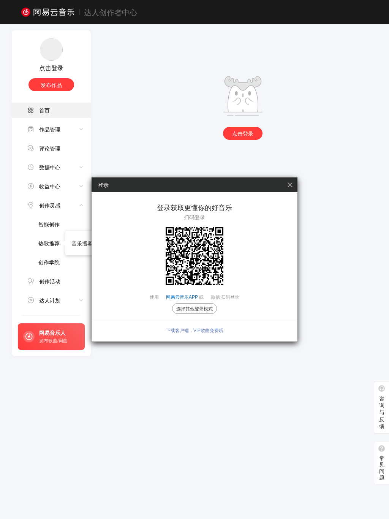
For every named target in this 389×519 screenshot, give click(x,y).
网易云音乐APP (182, 297)
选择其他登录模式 (194, 309)
